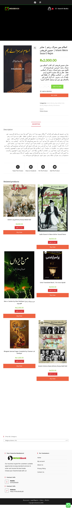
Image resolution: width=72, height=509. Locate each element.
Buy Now (54, 95)
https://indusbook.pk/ (17, 491)
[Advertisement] (36, 26)
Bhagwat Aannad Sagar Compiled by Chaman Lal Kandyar (19, 352)
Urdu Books (56, 105)
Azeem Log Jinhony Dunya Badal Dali (19, 220)
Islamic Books (50, 103)
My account (41, 461)
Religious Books (48, 105)
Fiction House (44, 111)
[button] (34, 47)
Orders (41, 500)
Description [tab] (36, 124)
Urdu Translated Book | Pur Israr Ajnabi (52, 282)
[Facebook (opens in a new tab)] (34, 2)
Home (39, 457)
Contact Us (40, 472)
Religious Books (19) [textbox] (35, 440)
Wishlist (47, 500)
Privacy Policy (41, 468)
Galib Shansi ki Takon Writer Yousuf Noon (52, 234)
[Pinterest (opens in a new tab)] (39, 2)
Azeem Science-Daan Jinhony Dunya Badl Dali (52, 366)
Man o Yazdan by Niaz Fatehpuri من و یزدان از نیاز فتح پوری (19, 302)
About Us (40, 465)
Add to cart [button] (19, 227)
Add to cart (57, 86)
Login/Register (34, 500)
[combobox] (36, 440)
